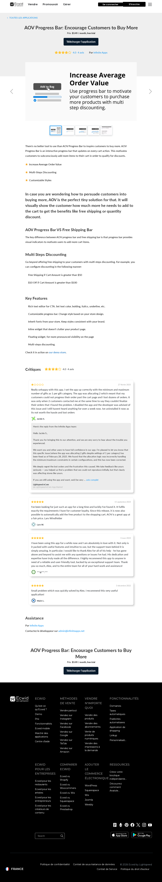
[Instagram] (143, 825)
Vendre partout (68, 710)
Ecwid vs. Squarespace (67, 799)
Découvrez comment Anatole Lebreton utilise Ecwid (118, 787)
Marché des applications (41, 735)
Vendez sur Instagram (66, 717)
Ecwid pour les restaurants (43, 783)
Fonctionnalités (43, 723)
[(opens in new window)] (120, 834)
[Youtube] (149, 825)
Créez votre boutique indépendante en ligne (117, 775)
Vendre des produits (91, 717)
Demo (38, 714)
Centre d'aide (42, 741)
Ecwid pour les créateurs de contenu (43, 809)
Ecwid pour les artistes (43, 791)
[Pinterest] (125, 825)
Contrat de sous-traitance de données (94, 864)
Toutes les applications (23, 17)
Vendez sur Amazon (66, 750)
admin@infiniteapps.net (71, 631)
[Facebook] (131, 825)
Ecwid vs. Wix (67, 792)
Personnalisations (118, 740)
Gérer (67, 4)
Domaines (115, 705)
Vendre (33, 4)
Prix (37, 718)
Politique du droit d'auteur (135, 869)
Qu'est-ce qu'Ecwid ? (41, 707)
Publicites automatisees (117, 720)
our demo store (57, 352)
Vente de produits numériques (91, 735)
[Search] (62, 835)
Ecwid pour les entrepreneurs (43, 799)
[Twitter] (137, 825)
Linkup (113, 735)
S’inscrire (134, 4)
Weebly (89, 804)
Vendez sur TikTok (66, 742)
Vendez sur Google (66, 733)
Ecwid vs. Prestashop (66, 807)
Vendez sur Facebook (66, 725)
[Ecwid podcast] (120, 825)
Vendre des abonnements (92, 725)
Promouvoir (50, 4)
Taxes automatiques (117, 712)
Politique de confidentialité (55, 864)
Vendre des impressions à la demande (92, 747)
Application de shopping (117, 729)
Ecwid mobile (42, 728)
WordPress (91, 785)
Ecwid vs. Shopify (65, 778)
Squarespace (92, 790)
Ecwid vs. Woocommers (68, 786)
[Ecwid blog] (114, 825)
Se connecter (110, 4)
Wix (87, 795)
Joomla (89, 799)
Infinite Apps (100, 52)
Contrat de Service (107, 869)
